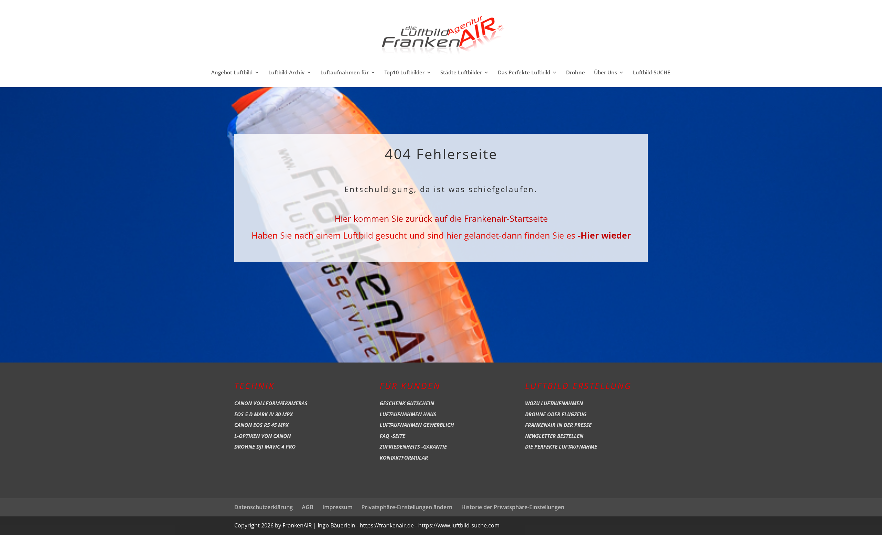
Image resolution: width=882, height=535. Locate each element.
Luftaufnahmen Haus (408, 414)
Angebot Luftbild (232, 73)
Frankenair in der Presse (558, 424)
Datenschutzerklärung (263, 507)
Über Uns (605, 73)
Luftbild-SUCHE (651, 73)
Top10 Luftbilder (404, 73)
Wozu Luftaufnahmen (554, 403)
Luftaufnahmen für (344, 73)
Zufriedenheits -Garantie (413, 446)
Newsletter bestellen (554, 435)
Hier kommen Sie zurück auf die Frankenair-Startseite (441, 218)
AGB (308, 507)
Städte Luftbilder (461, 73)
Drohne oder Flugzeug (555, 414)
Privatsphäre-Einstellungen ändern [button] (406, 507)
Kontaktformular (404, 457)
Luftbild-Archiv (286, 73)
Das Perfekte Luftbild (524, 73)
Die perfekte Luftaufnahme (561, 446)
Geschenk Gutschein (407, 403)
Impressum (337, 507)
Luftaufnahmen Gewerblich (417, 424)
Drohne (575, 73)
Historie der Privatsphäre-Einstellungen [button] (512, 507)
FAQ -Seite (392, 435)
